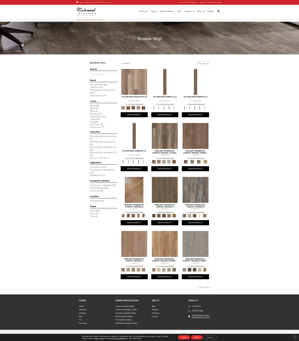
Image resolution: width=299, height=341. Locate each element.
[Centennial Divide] (138, 107)
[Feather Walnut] (192, 161)
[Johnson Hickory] (143, 216)
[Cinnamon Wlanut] (143, 107)
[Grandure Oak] (174, 269)
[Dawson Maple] (138, 216)
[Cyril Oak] (159, 269)
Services (188, 11)
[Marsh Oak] (174, 216)
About (199, 11)
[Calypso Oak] (200, 216)
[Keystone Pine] (194, 269)
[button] (147, 11)
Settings (210, 337)
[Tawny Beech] (199, 161)
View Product (134, 115)
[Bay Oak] (194, 216)
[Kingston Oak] (138, 269)
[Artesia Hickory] (165, 136)
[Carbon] (169, 107)
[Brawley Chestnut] (159, 161)
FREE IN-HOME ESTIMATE (188, 2)
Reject (196, 337)
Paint (179, 11)
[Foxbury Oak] (169, 216)
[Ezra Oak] (164, 269)
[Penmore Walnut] (205, 269)
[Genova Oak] (169, 269)
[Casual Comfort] (133, 107)
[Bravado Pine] (195, 244)
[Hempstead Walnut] (189, 269)
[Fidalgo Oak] (164, 216)
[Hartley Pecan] (133, 269)
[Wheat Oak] (205, 161)
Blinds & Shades (166, 11)
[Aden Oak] (195, 190)
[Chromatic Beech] (195, 136)
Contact (210, 11)
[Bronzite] (164, 107)
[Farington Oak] (134, 244)
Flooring (142, 11)
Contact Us (196, 306)
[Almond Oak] (134, 82)
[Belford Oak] (128, 216)
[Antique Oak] (134, 190)
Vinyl (90, 20)
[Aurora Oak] (189, 216)
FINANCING (203, 2)
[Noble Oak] (200, 269)
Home (79, 20)
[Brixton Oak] (165, 190)
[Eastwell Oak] (159, 216)
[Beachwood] (159, 107)
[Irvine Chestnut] (174, 161)
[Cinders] (174, 107)
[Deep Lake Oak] (169, 161)
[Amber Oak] (128, 107)
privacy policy (99, 338)
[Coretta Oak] (165, 244)
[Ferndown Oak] (128, 269)
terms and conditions (118, 338)
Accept (184, 337)
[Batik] (164, 82)
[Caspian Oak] (164, 161)
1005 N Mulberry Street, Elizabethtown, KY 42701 (95, 2)
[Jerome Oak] (205, 216)
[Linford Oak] (143, 269)
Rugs (153, 11)
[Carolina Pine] (133, 216)
